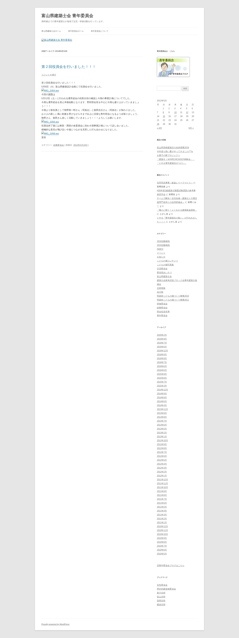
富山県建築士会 (164, 276)
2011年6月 (162, 503)
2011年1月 (162, 522)
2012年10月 (162, 440)
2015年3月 (162, 386)
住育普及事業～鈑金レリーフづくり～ (175, 182)
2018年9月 (162, 354)
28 (158, 124)
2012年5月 (162, 460)
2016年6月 (162, 370)
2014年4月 (162, 405)
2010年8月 (162, 542)
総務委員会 (58, 145)
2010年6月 (162, 550)
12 (187, 112)
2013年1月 (162, 436)
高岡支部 (161, 600)
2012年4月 (162, 464)
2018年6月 (162, 366)
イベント (161, 253)
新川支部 (161, 593)
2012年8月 (162, 448)
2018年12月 (162, 350)
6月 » (191, 128)
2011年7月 (162, 499)
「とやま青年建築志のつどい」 (171, 163)
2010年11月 (162, 530)
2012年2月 (162, 472)
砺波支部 (161, 604)
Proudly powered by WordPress (55, 624)
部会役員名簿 (163, 311)
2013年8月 (162, 417)
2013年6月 (162, 425)
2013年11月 (162, 409)
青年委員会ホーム (76, 31)
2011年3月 (162, 514)
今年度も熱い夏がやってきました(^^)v (175, 151)
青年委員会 (162, 315)
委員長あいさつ (164, 272)
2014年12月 (162, 389)
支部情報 (161, 288)
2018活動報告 (163, 241)
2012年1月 (162, 475)
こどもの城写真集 (165, 265)
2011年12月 (162, 479)
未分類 (160, 292)
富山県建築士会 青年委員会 (67, 15)
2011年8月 (162, 495)
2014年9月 (162, 393)
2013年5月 (162, 429)
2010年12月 (162, 526)
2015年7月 (162, 382)
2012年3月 (162, 468)
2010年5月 (162, 554)
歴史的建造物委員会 (166, 589)
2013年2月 (162, 432)
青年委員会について (99, 31)
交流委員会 (162, 268)
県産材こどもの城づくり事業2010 (173, 296)
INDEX (160, 249)
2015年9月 (162, 374)
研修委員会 (162, 304)
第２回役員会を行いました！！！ (68, 67)
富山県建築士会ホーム (51, 31)
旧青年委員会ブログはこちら (170, 565)
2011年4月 (162, 511)
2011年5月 (162, 507)
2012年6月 (162, 456)
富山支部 (161, 597)
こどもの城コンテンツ (167, 261)
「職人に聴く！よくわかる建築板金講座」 (177, 210)
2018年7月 (162, 362)
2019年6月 (162, 347)
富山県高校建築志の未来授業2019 (173, 147)
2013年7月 (162, 421)
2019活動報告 (163, 245)
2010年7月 (162, 546)
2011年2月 (162, 518)
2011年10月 (162, 487)
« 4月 (159, 128)
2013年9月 (162, 413)
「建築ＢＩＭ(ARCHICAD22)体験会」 (176, 159)
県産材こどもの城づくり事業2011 (173, 300)
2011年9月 (162, 491)
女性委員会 (162, 585)
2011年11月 (162, 483)
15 (164, 116)
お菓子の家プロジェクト (168, 155)
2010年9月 (162, 538)
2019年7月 (162, 343)
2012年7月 (162, 452)
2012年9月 (162, 444)
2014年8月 (162, 397)
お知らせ (161, 257)
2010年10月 (162, 534)
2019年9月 (162, 339)
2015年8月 (162, 378)
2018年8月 (162, 358)
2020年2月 (162, 335)
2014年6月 (162, 401)
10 (175, 112)
